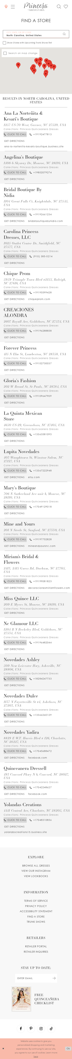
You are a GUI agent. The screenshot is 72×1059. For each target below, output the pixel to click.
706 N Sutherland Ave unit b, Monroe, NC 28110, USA (35, 495)
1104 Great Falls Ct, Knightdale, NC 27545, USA (36, 203)
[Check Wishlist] (65, 6)
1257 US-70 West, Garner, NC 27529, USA (35, 125)
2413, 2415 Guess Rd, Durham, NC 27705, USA (35, 570)
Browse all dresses (36, 865)
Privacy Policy (36, 906)
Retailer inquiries (36, 951)
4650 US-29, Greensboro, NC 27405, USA (34, 425)
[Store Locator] (6, 7)
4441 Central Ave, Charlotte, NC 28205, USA (37, 810)
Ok (68, 1048)
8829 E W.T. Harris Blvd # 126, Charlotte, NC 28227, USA (35, 740)
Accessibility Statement (36, 911)
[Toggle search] (58, 6)
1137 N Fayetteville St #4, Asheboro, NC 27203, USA (33, 703)
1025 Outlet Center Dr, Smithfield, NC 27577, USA (32, 245)
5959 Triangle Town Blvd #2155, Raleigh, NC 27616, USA (35, 281)
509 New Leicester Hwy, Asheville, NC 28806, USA (32, 667)
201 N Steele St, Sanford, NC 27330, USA (34, 530)
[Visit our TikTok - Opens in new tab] (51, 1029)
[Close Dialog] (3, 1049)
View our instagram (36, 870)
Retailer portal (36, 946)
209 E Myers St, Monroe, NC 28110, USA (34, 604)
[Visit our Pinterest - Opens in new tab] (31, 1029)
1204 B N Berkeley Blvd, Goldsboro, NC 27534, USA (33, 631)
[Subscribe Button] (54, 978)
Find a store (36, 916)
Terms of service (36, 900)
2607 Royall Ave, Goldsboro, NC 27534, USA (36, 321)
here (36, 1056)
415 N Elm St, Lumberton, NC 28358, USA (35, 354)
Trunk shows (36, 921)
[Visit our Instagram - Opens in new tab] (41, 1029)
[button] (12, 7)
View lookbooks (36, 876)
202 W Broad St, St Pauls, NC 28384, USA (35, 386)
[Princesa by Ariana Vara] (36, 6)
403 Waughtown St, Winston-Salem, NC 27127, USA (33, 459)
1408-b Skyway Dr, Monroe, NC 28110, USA (36, 163)
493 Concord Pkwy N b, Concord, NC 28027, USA (36, 776)
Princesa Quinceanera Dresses (39, 129)
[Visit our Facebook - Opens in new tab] (21, 1029)
